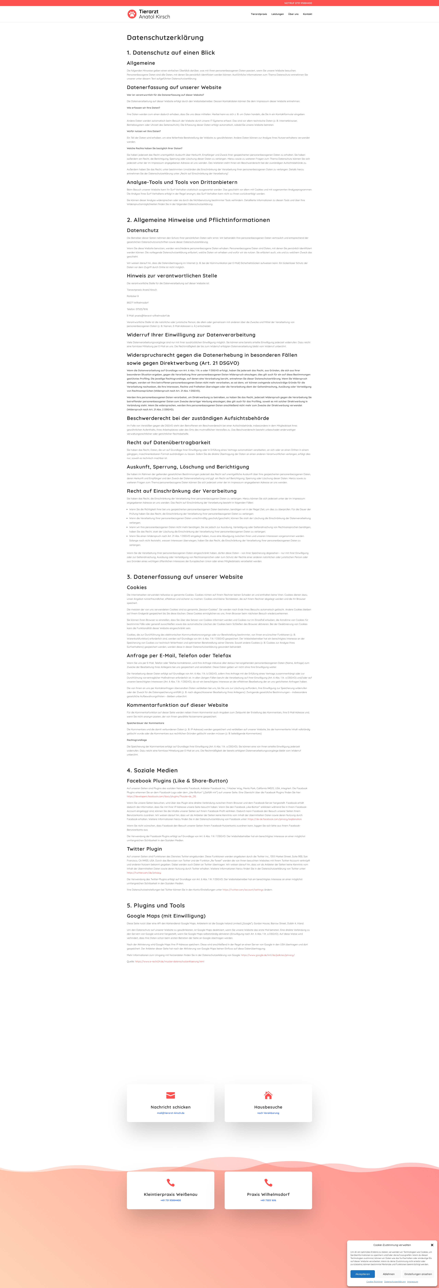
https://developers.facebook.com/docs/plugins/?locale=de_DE (161, 796)
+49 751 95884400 (171, 1200)
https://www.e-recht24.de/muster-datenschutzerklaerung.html (169, 961)
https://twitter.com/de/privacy (144, 872)
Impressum (412, 1281)
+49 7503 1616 (268, 1200)
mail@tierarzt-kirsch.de (170, 1113)
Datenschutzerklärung (395, 1281)
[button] (432, 1245)
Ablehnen (389, 1274)
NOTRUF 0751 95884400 (298, 3)
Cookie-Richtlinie (374, 1281)
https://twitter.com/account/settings (243, 889)
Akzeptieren (362, 1274)
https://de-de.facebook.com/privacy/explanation (274, 819)
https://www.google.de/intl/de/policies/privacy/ (268, 955)
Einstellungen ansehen (418, 1274)
